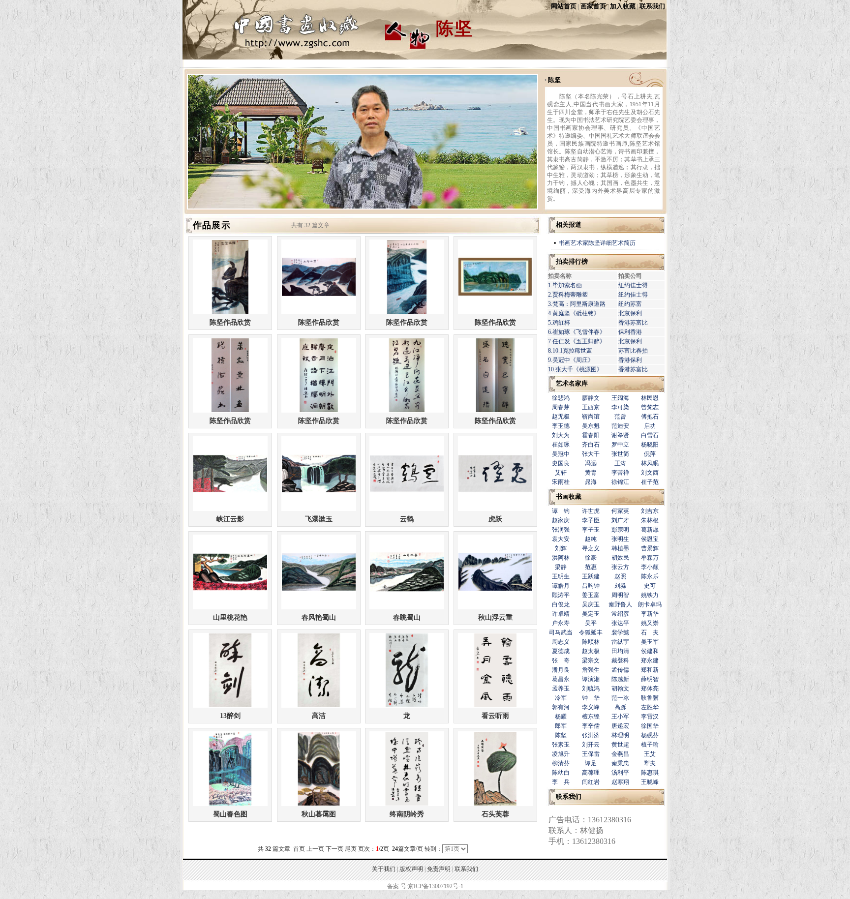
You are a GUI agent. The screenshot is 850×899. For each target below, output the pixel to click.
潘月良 (561, 669)
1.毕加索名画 (565, 285)
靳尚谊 (591, 416)
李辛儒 (591, 725)
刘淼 (620, 585)
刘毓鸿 (591, 688)
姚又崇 (650, 623)
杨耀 (561, 716)
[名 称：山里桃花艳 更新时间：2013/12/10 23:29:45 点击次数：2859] (230, 607)
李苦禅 (620, 472)
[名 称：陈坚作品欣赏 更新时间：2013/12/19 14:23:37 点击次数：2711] (406, 410)
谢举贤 (620, 435)
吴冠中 (561, 453)
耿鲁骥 (650, 697)
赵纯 (591, 539)
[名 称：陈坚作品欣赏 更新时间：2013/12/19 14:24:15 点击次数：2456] (495, 312)
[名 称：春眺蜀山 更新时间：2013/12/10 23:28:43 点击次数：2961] (406, 607)
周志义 (561, 641)
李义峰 (591, 707)
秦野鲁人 (620, 604)
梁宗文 (591, 660)
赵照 (620, 576)
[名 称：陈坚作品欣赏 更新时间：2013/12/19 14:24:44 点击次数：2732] (230, 312)
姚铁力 (650, 595)
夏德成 (561, 651)
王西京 (591, 407)
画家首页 (593, 6)
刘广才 (620, 520)
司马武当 (561, 632)
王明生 (561, 576)
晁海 (591, 482)
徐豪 (591, 557)
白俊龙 (561, 604)
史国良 (561, 463)
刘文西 (650, 472)
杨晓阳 (650, 444)
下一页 (334, 848)
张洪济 (591, 735)
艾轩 (561, 472)
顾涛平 (561, 595)
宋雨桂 (561, 482)
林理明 (620, 735)
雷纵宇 (620, 641)
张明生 (620, 539)
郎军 (561, 725)
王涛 (620, 463)
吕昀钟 (591, 585)
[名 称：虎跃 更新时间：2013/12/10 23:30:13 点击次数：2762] (495, 508)
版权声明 (411, 869)
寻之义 (591, 548)
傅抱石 (650, 416)
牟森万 (650, 557)
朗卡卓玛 (650, 604)
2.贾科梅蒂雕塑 (568, 294)
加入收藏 (623, 6)
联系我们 (652, 6)
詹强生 (591, 669)
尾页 (351, 848)
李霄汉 (650, 716)
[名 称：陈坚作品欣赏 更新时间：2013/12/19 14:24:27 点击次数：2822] (406, 312)
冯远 (591, 463)
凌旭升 (561, 753)
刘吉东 (650, 511)
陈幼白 (561, 772)
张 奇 (561, 660)
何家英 (620, 511)
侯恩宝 (650, 539)
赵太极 (591, 651)
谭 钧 (561, 511)
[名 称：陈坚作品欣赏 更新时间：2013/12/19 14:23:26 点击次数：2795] (495, 410)
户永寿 (561, 623)
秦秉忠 (620, 763)
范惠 (591, 567)
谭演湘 (591, 679)
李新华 (650, 613)
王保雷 (591, 753)
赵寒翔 (620, 782)
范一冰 (620, 697)
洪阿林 (561, 557)
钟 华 (591, 697)
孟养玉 (561, 688)
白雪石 (650, 435)
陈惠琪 (650, 772)
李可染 (620, 407)
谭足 (591, 763)
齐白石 (591, 444)
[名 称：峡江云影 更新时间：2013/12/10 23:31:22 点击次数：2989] (230, 508)
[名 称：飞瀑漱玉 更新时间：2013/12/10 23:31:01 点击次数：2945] (318, 508)
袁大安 (561, 539)
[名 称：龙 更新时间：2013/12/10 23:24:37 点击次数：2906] (406, 705)
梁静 (561, 567)
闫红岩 (591, 782)
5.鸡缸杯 (559, 322)
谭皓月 (561, 585)
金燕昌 (620, 753)
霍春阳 (591, 435)
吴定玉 (591, 613)
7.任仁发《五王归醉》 (577, 341)
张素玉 (561, 744)
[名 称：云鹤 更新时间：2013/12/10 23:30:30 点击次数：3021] (406, 508)
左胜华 (650, 707)
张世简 (620, 453)
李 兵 (561, 782)
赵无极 (561, 416)
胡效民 (620, 557)
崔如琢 (561, 444)
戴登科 (620, 660)
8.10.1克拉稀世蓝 (570, 350)
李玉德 (561, 425)
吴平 (591, 623)
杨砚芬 (650, 735)
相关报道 (568, 224)
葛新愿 (650, 529)
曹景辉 (650, 548)
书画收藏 (568, 496)
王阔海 (620, 397)
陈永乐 (650, 576)
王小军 (620, 716)
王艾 (650, 753)
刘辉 (561, 548)
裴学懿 (620, 632)
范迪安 (620, 425)
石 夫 (650, 632)
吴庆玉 (591, 604)
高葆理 (591, 772)
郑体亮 (650, 688)
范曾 (620, 416)
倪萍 (650, 453)
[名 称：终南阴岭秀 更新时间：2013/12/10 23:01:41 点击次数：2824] (406, 804)
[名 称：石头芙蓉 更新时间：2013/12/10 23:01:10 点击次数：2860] (495, 804)
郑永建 (650, 660)
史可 (650, 585)
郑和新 (650, 669)
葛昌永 (561, 679)
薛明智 (650, 679)
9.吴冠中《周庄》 (571, 360)
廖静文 (591, 397)
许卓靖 (561, 613)
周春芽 (561, 407)
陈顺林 (591, 641)
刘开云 (591, 744)
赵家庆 (561, 520)
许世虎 (591, 511)
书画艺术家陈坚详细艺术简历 (597, 243)
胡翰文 (620, 688)
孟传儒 (620, 669)
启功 (650, 425)
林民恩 (650, 397)
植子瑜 (650, 744)
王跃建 (591, 576)
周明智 (620, 595)
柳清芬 (561, 763)
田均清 (620, 651)
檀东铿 (591, 716)
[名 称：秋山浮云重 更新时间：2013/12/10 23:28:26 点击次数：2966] (495, 607)
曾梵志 (650, 407)
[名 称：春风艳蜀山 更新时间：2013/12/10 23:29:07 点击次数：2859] (318, 607)
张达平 (620, 623)
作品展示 (212, 225)
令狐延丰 (591, 632)
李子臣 (591, 520)
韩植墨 (620, 548)
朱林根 (650, 520)
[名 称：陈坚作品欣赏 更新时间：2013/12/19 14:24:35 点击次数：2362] (318, 312)
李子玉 (591, 529)
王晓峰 (650, 782)
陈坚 (554, 80)
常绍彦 (620, 613)
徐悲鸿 (561, 397)
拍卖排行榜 (572, 261)
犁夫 (650, 763)
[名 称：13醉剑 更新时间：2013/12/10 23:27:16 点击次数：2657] (230, 705)
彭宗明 (620, 529)
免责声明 (439, 869)
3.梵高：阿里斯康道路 (577, 303)
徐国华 (650, 725)
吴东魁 (591, 425)
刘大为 (561, 435)
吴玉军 (650, 641)
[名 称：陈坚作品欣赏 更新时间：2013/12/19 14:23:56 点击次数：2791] (318, 410)
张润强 (561, 529)
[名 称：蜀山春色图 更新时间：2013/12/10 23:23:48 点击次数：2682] (230, 804)
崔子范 (650, 482)
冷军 (561, 697)
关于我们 (383, 869)
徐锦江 (620, 482)
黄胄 (591, 472)
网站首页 (564, 6)
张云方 (620, 567)
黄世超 (620, 744)
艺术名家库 (572, 383)
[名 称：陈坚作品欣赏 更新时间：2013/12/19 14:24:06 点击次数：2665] (230, 410)
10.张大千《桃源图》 (575, 369)
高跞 (620, 707)
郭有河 (561, 707)
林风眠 (650, 463)
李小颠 (650, 567)
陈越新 (620, 679)
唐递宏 (620, 725)
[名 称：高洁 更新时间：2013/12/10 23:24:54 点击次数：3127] (318, 705)
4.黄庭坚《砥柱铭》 (574, 313)
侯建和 (650, 651)
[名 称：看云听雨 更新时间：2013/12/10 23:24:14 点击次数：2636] (495, 705)
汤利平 (620, 772)
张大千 (591, 453)
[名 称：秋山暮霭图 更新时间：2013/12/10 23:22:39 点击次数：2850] (318, 804)
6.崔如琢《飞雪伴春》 (577, 332)
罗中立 (620, 444)
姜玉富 (591, 595)
